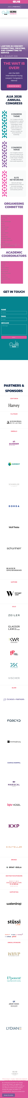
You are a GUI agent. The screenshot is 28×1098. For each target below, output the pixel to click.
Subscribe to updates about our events (15, 1080)
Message (5, 323)
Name (3, 309)
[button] (1, 16)
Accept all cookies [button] (8, 1095)
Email (3, 316)
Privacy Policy (6, 1078)
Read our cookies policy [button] (18, 1091)
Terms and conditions (21, 1078)
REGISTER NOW (14, 86)
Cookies (13, 1078)
